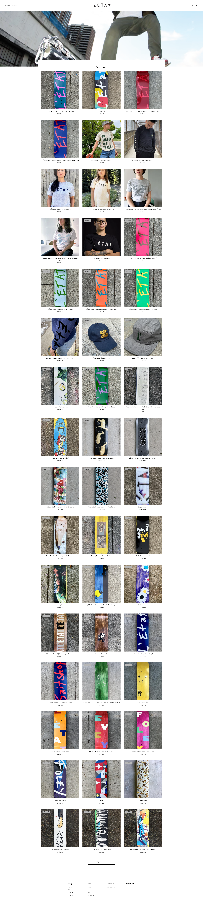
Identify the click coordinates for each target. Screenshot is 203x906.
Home (70, 887)
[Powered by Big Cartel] (130, 884)
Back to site (91, 895)
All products (100, 862)
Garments (71, 892)
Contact (90, 892)
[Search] (192, 5)
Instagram (112, 887)
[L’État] (101, 5)
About (89, 887)
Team (89, 890)
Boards (70, 895)
